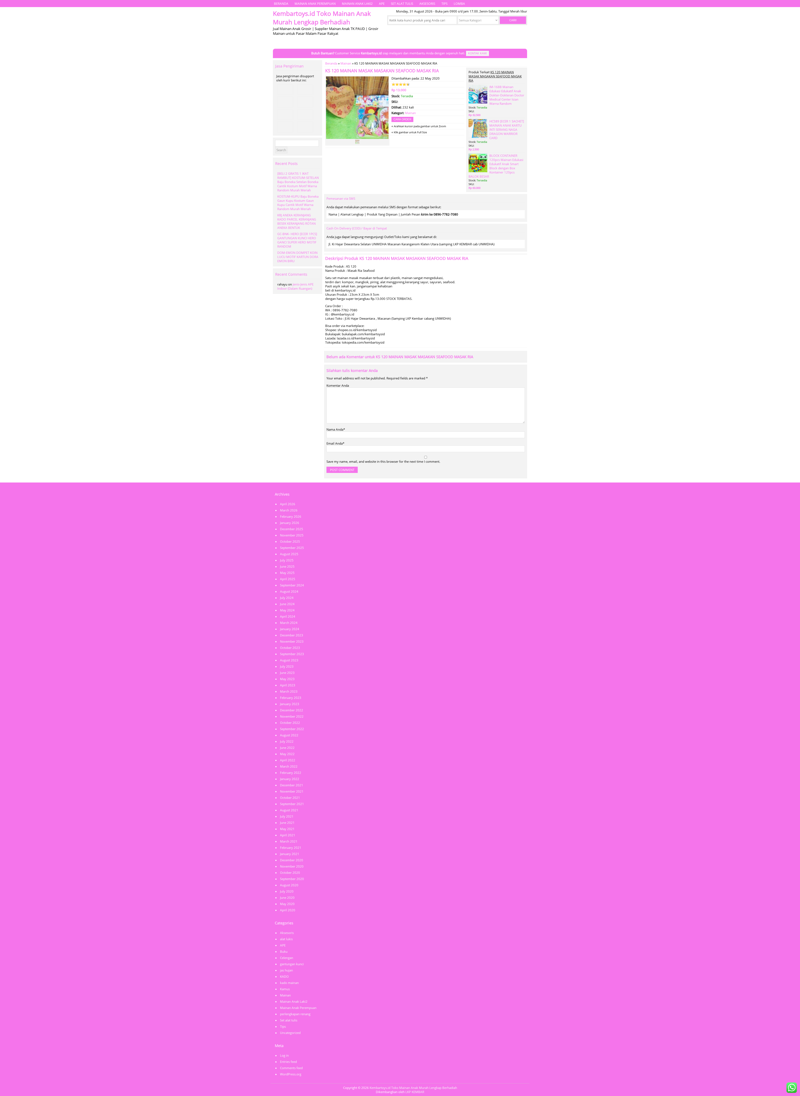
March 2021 (289, 841)
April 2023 (287, 685)
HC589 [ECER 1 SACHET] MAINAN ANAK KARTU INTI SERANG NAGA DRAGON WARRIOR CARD (506, 129)
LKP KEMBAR (414, 1092)
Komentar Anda (337, 385)
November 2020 (292, 866)
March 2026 (289, 510)
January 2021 (289, 854)
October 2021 (290, 798)
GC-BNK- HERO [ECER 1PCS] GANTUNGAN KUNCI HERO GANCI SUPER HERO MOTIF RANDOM (297, 240)
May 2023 (287, 679)
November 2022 (292, 716)
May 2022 (287, 754)
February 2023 (290, 698)
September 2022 (292, 729)
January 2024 (289, 629)
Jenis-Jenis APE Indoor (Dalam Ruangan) (295, 286)
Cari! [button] (513, 20)
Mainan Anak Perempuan (315, 3)
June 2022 (287, 748)
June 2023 (287, 673)
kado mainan (289, 983)
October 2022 (290, 723)
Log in (284, 1055)
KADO (284, 976)
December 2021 (291, 785)
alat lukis (286, 939)
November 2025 (292, 535)
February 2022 (290, 773)
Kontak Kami (477, 53)
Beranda (281, 3)
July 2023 (287, 666)
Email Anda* (335, 443)
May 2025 (287, 573)
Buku (284, 951)
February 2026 (290, 516)
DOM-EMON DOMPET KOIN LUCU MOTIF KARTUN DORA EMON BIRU (297, 257)
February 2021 (290, 847)
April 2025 (287, 579)
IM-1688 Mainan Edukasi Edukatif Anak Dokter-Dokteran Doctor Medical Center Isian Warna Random (506, 95)
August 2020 (289, 885)
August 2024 (289, 591)
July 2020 (287, 891)
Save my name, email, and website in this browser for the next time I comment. (383, 461)
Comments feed (291, 1068)
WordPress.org (290, 1074)
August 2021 (289, 810)
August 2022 (289, 735)
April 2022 (287, 760)
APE (382, 3)
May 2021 (287, 829)
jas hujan (286, 970)
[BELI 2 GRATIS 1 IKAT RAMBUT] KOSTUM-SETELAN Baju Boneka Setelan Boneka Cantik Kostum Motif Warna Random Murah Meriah (298, 181)
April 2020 (287, 910)
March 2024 (289, 623)
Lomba (459, 3)
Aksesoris (427, 3)
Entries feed (288, 1062)
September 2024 (292, 585)
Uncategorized (290, 1033)
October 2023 (290, 648)
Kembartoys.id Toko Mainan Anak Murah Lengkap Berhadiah (413, 1088)
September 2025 (292, 548)
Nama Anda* (335, 429)
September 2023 (292, 654)
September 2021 (292, 804)
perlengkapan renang (295, 1014)
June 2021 (287, 822)
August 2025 (289, 554)
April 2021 (287, 835)
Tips (444, 3)
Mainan (345, 63)
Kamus (285, 989)
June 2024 (287, 604)
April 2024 (287, 616)
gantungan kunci (292, 964)
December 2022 (291, 710)
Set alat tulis (402, 3)
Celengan (286, 958)
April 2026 (287, 504)
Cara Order (402, 119)
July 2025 (287, 560)
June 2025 (287, 566)
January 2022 (289, 779)
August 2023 (289, 660)
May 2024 (287, 610)
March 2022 (289, 766)
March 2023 (289, 691)
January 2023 (289, 704)
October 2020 (290, 872)
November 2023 (292, 641)
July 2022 (287, 741)
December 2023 (291, 635)
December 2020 (291, 860)
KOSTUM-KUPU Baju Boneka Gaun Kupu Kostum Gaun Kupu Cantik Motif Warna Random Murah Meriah (298, 202)
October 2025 (290, 541)
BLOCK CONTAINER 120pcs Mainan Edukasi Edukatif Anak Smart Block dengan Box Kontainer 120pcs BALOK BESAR (496, 165)
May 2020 (287, 904)
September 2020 (292, 879)
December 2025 (291, 529)
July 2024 (287, 598)
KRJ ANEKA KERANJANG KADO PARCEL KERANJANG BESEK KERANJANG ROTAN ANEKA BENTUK (296, 221)
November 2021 (292, 791)
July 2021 (287, 816)
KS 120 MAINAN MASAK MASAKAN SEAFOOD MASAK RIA (382, 71)
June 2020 (287, 897)
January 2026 (289, 523)
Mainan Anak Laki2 (357, 3)
